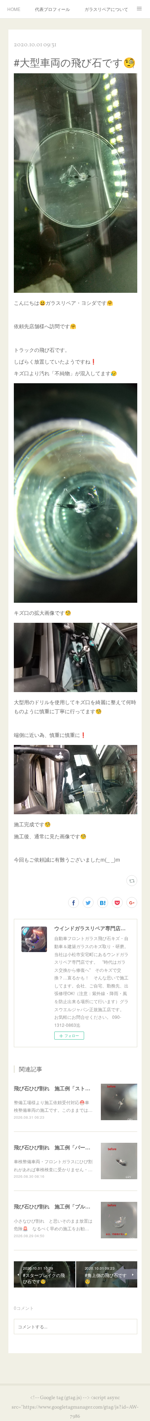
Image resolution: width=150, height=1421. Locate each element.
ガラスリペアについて (106, 9)
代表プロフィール (52, 9)
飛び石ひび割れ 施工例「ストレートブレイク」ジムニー (80, 1088)
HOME (13, 9)
